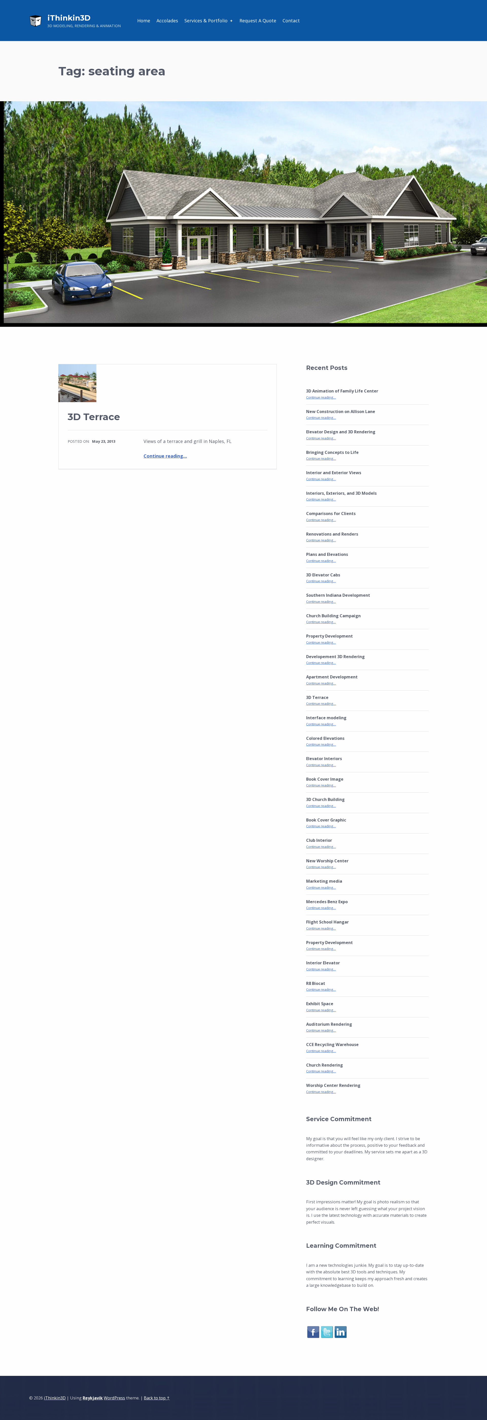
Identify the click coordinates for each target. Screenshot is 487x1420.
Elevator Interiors (324, 758)
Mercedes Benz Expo (327, 901)
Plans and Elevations (327, 554)
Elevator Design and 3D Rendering (340, 432)
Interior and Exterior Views (333, 472)
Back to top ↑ (157, 1398)
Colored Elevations (325, 738)
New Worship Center (327, 861)
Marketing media (324, 881)
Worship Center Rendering (333, 1085)
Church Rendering (324, 1065)
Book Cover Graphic (326, 820)
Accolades (167, 21)
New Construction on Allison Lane (340, 411)
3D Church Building (325, 799)
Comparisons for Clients (331, 513)
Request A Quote (257, 21)
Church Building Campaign (333, 616)
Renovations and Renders (332, 534)
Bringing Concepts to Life (332, 452)
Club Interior (319, 840)
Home (143, 21)
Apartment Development (332, 677)
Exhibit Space (319, 1003)
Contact (291, 21)
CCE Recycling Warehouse (332, 1044)
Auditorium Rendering (329, 1024)
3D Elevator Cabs (323, 575)
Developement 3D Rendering (335, 656)
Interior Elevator (323, 963)
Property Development (329, 636)
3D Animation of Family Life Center (342, 391)
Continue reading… (165, 456)
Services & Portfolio (206, 21)
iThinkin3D (69, 17)
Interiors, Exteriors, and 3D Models (341, 493)
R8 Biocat (315, 983)
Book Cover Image (324, 779)
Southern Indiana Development (338, 595)
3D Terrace (94, 416)
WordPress (114, 1398)
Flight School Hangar (327, 922)
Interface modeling (326, 718)
